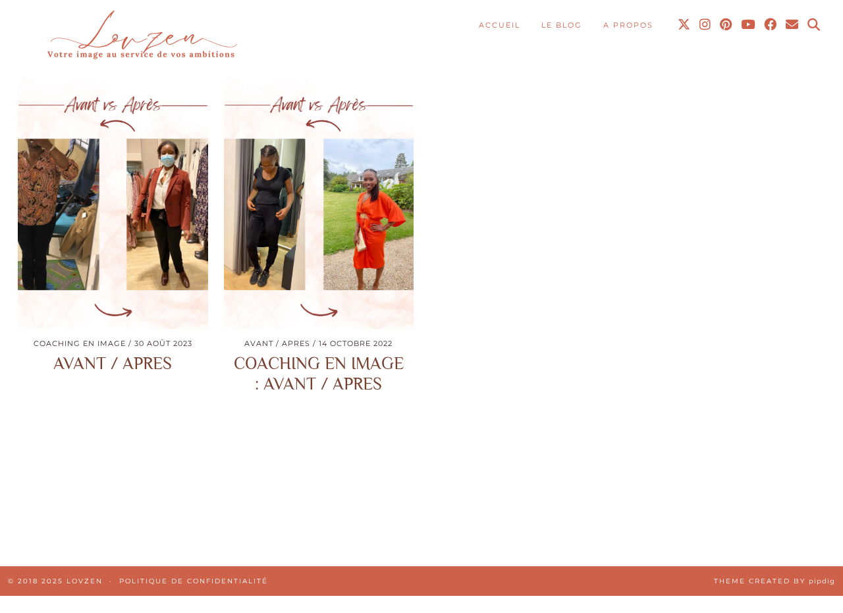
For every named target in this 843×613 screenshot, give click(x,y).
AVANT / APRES (112, 363)
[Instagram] (705, 25)
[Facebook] (771, 25)
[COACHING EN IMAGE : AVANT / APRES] (319, 202)
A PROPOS (628, 25)
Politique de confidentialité (193, 581)
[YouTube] (748, 25)
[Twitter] (685, 25)
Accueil (499, 25)
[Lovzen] (140, 36)
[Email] (793, 25)
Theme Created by (774, 581)
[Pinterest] (726, 25)
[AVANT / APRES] (113, 202)
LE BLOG (561, 25)
